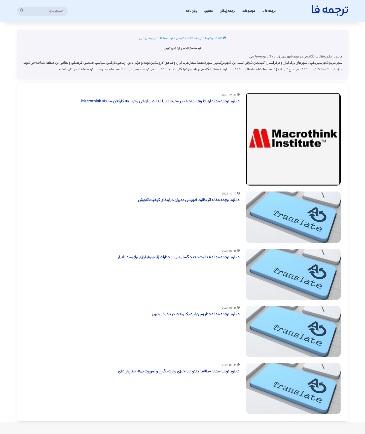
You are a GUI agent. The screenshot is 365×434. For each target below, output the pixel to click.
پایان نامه (191, 11)
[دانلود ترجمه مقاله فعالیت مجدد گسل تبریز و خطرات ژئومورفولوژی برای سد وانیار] (293, 274)
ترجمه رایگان (227, 11)
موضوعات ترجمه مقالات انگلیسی (195, 38)
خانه (220, 38)
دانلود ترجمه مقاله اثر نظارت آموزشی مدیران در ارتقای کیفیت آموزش (189, 200)
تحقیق (208, 11)
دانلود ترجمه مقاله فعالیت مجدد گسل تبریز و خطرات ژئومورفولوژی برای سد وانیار (179, 257)
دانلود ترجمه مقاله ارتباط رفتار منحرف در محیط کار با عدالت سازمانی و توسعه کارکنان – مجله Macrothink (160, 101)
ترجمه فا (270, 11)
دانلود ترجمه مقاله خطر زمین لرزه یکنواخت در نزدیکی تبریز (196, 314)
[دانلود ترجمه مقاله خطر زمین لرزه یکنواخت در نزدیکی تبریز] (293, 331)
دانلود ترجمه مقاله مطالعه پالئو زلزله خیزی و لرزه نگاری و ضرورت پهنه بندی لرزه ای (179, 372)
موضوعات (249, 11)
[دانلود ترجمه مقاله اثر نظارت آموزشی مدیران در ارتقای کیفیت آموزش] (293, 217)
